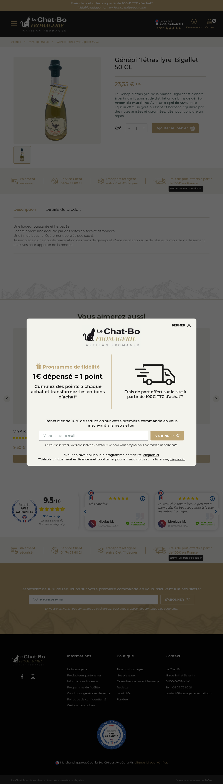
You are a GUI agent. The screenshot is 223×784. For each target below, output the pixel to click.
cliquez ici (151, 455)
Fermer (178, 325)
